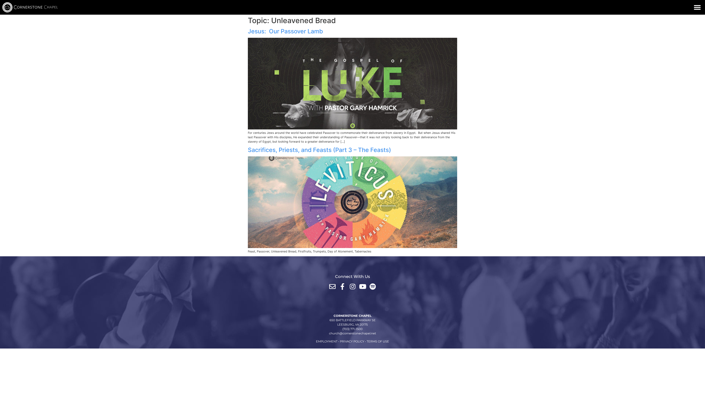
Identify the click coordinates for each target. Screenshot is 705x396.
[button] (697, 7)
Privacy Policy (352, 341)
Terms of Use (378, 341)
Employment (326, 341)
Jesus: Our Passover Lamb (285, 31)
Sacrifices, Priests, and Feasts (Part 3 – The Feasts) (319, 149)
